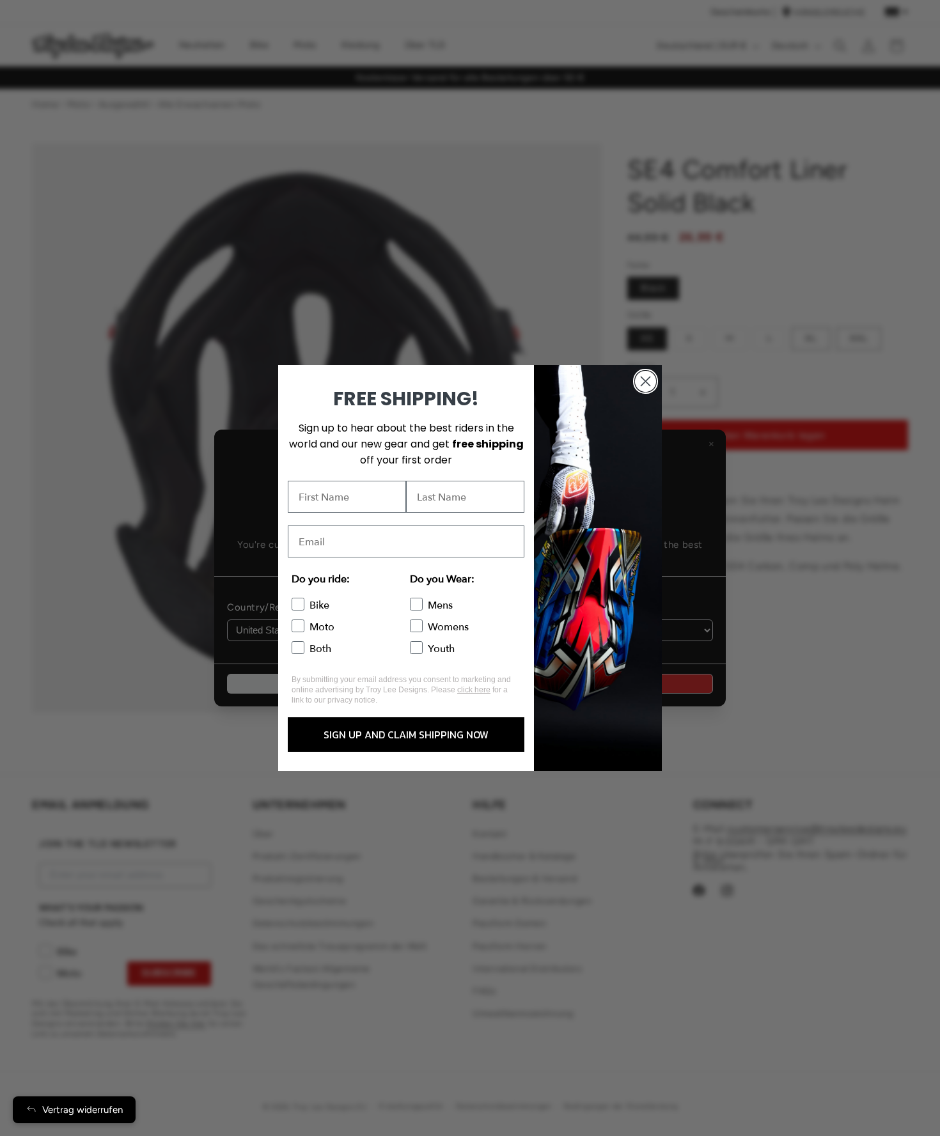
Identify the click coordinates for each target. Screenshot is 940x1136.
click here (473, 689)
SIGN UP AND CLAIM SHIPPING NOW (406, 734)
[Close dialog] (645, 381)
